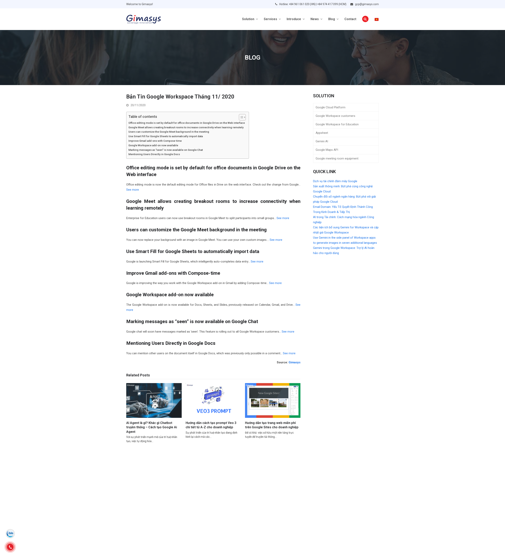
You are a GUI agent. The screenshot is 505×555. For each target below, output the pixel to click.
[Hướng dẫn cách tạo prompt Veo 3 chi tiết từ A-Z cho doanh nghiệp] (213, 400)
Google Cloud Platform (330, 107)
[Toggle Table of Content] (163, 117)
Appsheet (322, 133)
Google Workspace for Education (337, 124)
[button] (365, 19)
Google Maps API (327, 150)
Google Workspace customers (335, 116)
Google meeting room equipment (337, 158)
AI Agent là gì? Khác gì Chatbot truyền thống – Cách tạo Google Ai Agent (151, 427)
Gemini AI (322, 141)
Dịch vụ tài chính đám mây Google (335, 181)
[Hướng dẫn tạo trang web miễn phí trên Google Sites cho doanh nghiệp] (272, 400)
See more (132, 189)
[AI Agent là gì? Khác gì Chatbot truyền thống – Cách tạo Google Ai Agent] (154, 400)
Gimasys (294, 362)
